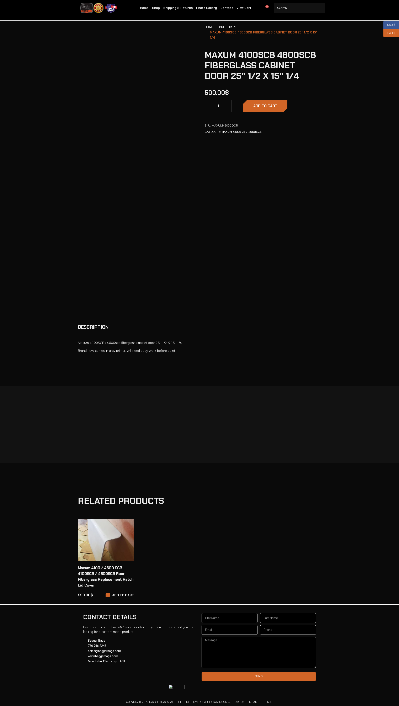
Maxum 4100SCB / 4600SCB (241, 132)
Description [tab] (93, 327)
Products (227, 27)
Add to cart (265, 105)
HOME (209, 27)
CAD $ (389, 33)
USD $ (389, 25)
